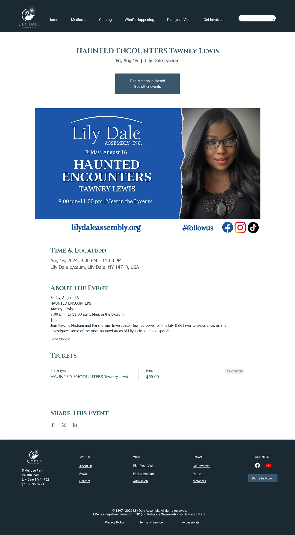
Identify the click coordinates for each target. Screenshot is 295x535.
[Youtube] (268, 465)
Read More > (60, 339)
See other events (147, 86)
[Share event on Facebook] (52, 425)
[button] (142, 20)
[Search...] (272, 18)
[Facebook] (257, 465)
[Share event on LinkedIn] (75, 425)
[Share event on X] (64, 425)
